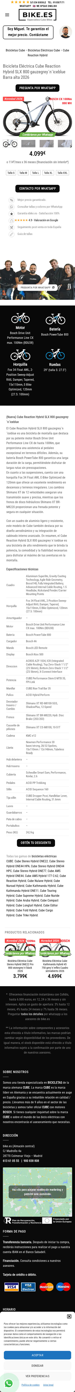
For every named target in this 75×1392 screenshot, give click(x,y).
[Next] (65, 117)
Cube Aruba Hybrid (27, 900)
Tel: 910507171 (56, 2)
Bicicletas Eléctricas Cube (44, 50)
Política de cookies (30, 1385)
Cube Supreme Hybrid (29, 895)
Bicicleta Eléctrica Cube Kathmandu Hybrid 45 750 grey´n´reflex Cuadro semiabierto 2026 (55, 966)
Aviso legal (48, 1385)
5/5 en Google (38, 2)
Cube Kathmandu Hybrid (41, 886)
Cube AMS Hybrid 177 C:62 (41, 876)
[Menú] (7, 14)
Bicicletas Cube (15, 50)
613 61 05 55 (11, 1161)
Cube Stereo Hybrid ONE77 (29, 871)
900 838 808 (31, 1161)
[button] (69, 1316)
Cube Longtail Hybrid (29, 905)
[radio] (11, 172)
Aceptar (37, 1355)
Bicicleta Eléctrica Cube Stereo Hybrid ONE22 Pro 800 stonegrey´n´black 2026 (20, 966)
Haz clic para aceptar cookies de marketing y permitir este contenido (37, 1192)
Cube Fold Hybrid (26, 910)
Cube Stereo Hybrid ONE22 (31, 861)
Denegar (37, 1365)
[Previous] (9, 117)
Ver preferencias (37, 1376)
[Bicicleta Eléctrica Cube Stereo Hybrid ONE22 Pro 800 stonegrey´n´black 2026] (20, 948)
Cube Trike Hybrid (27, 915)
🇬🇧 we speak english (45, 6)
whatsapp (25, 6)
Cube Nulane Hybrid (40, 881)
